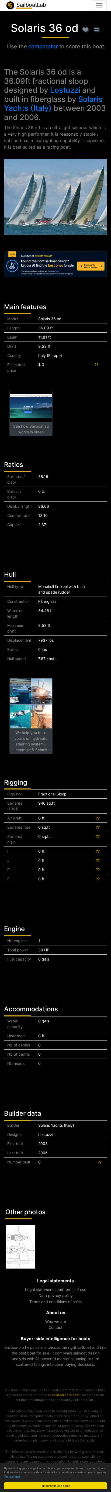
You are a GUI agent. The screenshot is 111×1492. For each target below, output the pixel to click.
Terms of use (12, 1476)
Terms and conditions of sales (55, 1301)
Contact (55, 1327)
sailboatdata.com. (66, 1395)
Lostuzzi (65, 90)
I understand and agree (55, 1486)
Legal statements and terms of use (55, 1289)
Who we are (55, 1321)
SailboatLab (30, 5)
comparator (43, 46)
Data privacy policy (56, 1295)
